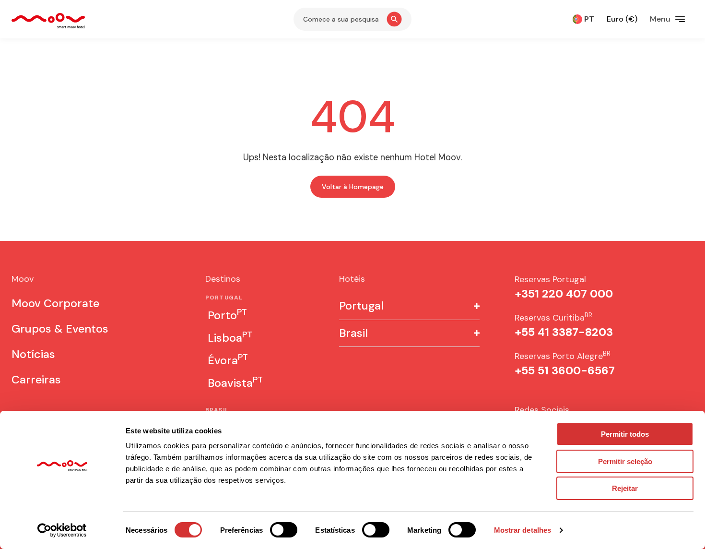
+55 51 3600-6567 (565, 370)
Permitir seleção (625, 461)
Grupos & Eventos (60, 329)
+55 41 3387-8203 (564, 332)
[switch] (283, 529)
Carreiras (36, 379)
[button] (409, 306)
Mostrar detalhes (523, 530)
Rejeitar (625, 488)
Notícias (33, 354)
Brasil (353, 333)
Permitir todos (625, 434)
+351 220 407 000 (564, 293)
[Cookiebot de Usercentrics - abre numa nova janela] (62, 530)
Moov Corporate (55, 303)
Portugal (361, 306)
